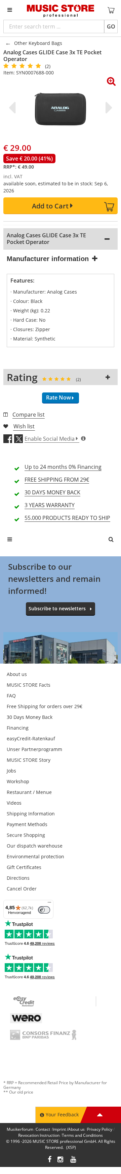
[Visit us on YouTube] (73, 1160)
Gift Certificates (24, 867)
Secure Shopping (26, 835)
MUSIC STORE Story (28, 760)
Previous (13, 107)
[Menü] (49, 904)
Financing (18, 728)
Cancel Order (22, 888)
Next (107, 107)
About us (17, 674)
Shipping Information (31, 813)
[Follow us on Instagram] (61, 1160)
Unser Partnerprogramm (34, 749)
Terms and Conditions (82, 1135)
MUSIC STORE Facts (28, 685)
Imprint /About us (68, 1129)
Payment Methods (27, 824)
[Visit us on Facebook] (49, 1160)
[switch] (44, 910)
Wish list (24, 426)
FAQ (11, 695)
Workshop (18, 781)
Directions (18, 878)
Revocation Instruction (38, 1135)
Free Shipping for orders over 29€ (44, 706)
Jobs (11, 770)
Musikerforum (20, 1129)
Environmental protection (35, 856)
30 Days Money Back (29, 717)
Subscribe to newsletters (57, 608)
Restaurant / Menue (29, 792)
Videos (14, 803)
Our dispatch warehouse (35, 846)
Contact (43, 1129)
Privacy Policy (99, 1129)
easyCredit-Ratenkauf (31, 738)
